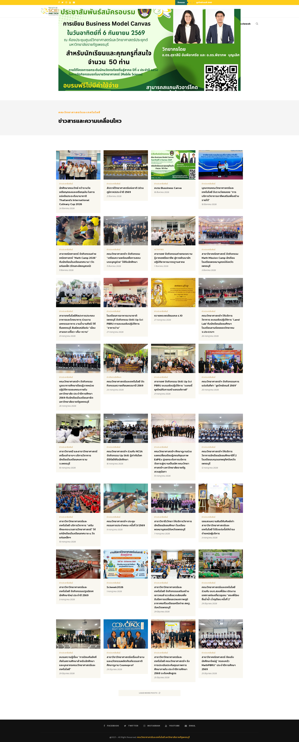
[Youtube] (70, 2)
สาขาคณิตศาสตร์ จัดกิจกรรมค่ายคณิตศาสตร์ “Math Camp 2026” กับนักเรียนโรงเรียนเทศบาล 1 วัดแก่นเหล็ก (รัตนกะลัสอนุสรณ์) (78, 260)
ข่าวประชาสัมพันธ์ (66, 184)
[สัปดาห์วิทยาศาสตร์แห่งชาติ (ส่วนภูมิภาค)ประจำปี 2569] (126, 175)
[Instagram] (66, 2)
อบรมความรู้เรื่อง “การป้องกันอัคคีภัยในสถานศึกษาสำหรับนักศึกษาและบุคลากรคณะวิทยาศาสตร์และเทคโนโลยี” (78, 663)
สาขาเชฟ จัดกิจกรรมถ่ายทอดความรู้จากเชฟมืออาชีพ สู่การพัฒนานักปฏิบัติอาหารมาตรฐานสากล (173, 258)
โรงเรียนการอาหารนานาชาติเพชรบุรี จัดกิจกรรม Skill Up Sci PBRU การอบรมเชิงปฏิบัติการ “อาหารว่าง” (125, 322)
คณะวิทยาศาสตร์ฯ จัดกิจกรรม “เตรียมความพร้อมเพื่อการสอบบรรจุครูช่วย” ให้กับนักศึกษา (124, 258)
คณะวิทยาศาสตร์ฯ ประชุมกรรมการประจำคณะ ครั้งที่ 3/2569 (126, 523)
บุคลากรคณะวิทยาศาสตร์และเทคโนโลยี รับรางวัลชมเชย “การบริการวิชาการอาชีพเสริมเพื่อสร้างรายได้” (220, 194)
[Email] (74, 2)
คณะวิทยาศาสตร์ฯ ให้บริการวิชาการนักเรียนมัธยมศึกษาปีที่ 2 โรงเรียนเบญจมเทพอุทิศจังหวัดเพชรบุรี (219, 457)
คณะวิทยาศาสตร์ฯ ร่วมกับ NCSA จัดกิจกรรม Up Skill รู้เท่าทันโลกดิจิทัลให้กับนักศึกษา (125, 455)
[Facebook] (58, 2)
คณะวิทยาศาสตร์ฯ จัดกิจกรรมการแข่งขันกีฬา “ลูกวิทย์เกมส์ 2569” (220, 383)
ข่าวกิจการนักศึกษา (114, 377)
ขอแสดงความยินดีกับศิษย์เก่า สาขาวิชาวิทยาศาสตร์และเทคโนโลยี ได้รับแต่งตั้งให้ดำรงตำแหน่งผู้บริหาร (218, 527)
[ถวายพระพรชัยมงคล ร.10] (173, 301)
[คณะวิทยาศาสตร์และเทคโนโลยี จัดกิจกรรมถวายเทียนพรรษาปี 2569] (126, 369)
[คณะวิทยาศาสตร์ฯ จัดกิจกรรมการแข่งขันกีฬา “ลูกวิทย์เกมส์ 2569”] (221, 369)
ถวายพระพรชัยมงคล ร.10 (168, 316)
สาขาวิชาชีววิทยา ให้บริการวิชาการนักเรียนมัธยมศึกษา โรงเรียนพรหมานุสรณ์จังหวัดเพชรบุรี (173, 525)
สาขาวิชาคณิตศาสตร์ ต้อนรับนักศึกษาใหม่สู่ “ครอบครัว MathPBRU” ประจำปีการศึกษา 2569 (219, 663)
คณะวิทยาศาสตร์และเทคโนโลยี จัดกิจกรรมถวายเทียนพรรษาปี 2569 (125, 383)
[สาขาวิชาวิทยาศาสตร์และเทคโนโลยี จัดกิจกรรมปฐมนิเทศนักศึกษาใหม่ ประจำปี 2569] (78, 576)
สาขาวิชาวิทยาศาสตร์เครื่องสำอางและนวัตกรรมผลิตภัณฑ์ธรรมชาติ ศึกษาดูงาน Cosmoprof (125, 661)
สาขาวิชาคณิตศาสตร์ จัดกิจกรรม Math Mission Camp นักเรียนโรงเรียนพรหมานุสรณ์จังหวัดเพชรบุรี (220, 260)
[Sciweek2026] (126, 572)
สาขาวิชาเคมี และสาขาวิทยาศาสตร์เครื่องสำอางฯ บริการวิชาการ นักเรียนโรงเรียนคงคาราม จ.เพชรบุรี (78, 457)
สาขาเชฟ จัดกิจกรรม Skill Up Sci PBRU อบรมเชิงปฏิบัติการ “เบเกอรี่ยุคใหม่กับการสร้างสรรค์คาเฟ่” (173, 385)
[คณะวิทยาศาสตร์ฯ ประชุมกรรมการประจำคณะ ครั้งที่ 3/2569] (126, 509)
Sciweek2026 (115, 587)
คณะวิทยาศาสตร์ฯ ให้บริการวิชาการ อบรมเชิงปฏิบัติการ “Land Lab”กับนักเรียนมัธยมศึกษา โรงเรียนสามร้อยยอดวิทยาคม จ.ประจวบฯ (221, 324)
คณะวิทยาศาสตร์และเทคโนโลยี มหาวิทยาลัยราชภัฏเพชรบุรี (163, 737)
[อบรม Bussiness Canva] (149, 50)
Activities (159, 249)
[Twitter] (62, 2)
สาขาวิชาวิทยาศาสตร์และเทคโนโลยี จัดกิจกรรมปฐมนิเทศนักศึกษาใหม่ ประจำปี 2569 (76, 591)
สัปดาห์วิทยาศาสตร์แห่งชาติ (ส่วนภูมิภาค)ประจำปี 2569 (125, 190)
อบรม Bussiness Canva (168, 188)
